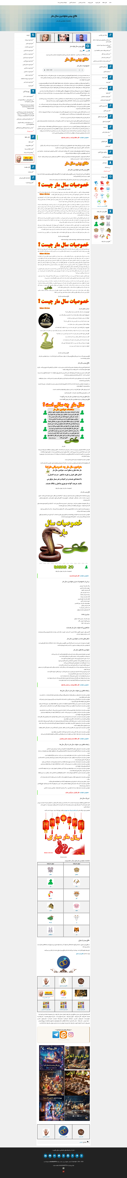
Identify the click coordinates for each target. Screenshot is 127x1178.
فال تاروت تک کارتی (28, 50)
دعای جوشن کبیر (106, 132)
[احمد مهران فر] (81, 38)
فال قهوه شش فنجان (105, 100)
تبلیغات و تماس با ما (62, 2)
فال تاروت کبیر (29, 43)
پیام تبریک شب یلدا (28, 152)
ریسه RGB (107, 167)
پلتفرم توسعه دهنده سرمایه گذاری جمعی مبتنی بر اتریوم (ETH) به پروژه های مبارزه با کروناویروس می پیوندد (25, 114)
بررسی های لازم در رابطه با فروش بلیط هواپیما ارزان (26, 123)
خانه (110, 2)
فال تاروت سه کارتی (28, 54)
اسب (50, 910)
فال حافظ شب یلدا (29, 149)
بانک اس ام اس (81, 2)
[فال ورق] (51, 1108)
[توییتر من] (59, 1156)
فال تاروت (97, 2)
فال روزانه (90, 2)
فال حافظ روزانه (29, 145)
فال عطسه (30, 172)
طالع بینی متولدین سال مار (64, 15)
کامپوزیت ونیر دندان (28, 96)
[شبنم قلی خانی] (45, 38)
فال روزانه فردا (29, 182)
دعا (109, 135)
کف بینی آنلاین (107, 110)
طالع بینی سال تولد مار (77, 46)
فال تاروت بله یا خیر (28, 82)
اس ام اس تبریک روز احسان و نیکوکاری (104, 46)
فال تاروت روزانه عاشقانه (27, 78)
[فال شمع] (51, 1083)
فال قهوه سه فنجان (105, 96)
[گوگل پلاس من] (54, 1156)
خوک (76, 910)
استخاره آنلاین (72, 2)
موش (50, 874)
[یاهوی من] (81, 1156)
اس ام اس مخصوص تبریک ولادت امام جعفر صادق (102, 41)
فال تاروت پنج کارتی (28, 61)
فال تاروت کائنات (29, 47)
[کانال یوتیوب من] (50, 1156)
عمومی (81, 1142)
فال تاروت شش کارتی (28, 64)
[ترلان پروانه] (63, 38)
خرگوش (50, 934)
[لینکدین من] (45, 1156)
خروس (50, 898)
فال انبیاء (108, 82)
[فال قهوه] (77, 1083)
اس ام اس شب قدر (105, 57)
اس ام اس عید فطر (106, 54)
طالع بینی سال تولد (105, 241)
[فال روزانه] (51, 1058)
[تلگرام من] (77, 1156)
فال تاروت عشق (29, 75)
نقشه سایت (55, 1165)
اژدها (50, 922)
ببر (76, 934)
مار (50, 886)
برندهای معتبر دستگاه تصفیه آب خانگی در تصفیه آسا (26, 101)
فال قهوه (108, 93)
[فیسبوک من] (72, 1156)
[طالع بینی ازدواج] (63, 962)
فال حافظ (105, 2)
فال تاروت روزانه (29, 40)
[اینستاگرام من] (68, 1156)
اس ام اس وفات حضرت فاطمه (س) (102, 50)
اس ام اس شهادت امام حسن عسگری (101, 61)
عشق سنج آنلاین (106, 157)
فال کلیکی (107, 146)
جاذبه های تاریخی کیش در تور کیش (25, 119)
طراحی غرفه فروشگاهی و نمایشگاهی (24, 127)
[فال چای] (77, 1108)
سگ (77, 886)
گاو (76, 898)
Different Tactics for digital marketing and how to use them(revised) (27, 107)
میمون (76, 874)
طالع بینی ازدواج (106, 121)
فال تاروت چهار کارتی (28, 57)
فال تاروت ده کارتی (28, 71)
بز (76, 922)
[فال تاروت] (77, 1058)
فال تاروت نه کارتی (28, 68)
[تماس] (63, 1156)
